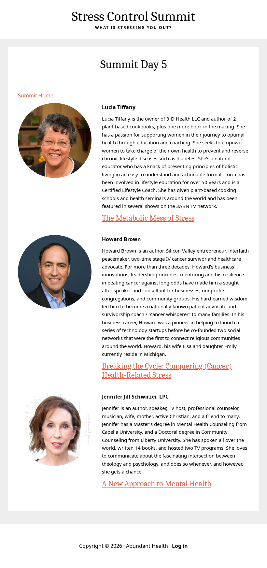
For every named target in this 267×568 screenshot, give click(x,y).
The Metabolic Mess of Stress (148, 218)
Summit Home (35, 95)
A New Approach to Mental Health (156, 483)
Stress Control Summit (133, 16)
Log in (180, 545)
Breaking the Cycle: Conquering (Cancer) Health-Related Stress (167, 370)
